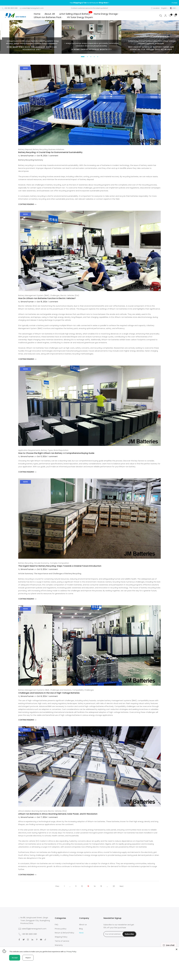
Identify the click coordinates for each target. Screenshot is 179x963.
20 (114, 886)
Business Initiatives (56, 149)
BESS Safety (68, 41)
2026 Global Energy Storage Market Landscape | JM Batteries (30, 48)
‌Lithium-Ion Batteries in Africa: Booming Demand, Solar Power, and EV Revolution (57, 813)
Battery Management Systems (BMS (33, 690)
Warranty (59, 945)
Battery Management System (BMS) (33, 295)
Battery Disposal (25, 149)
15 (101, 886)
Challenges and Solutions (60, 690)
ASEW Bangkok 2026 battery (134, 38)
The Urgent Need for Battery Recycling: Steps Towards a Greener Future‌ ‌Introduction (59, 566)
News (81, 933)
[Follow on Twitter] (24, 939)
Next (121, 886)
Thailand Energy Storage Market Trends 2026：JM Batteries (149, 48)
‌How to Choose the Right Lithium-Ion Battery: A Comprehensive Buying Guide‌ (56, 453)
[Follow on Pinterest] (37, 939)
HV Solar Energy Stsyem (80, 17)
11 (75, 886)
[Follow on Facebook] (19, 939)
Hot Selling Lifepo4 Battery (76, 13)
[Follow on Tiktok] (45, 939)
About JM (50, 13)
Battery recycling (40, 149)
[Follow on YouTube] (41, 939)
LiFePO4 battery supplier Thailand (157, 38)
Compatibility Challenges (83, 690)
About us (83, 924)
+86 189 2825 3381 (11, 8)
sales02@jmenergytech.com (33, 8)
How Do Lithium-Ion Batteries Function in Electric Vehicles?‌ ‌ (47, 298)
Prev (57, 886)
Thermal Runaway (92, 43)
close (5, 3)
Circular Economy (41, 563)
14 (95, 886)
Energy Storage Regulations (84, 41)
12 (82, 886)
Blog (81, 928)
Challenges (55, 295)
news (25, 68)
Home (37, 13)
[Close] (176, 949)
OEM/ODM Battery (32, 43)
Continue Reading (26, 204)
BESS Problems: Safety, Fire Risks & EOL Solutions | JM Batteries (90, 48)
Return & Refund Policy (64, 933)
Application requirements (29, 450)
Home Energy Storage (106, 13)
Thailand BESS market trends (144, 41)
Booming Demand (39, 811)
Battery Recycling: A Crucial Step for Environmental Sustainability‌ (50, 152)
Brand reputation (61, 450)
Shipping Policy (61, 937)
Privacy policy (60, 928)
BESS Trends (11, 41)
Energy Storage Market (24, 41)
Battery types (47, 450)
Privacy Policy (71, 951)
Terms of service (62, 941)
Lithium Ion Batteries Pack (47, 17)
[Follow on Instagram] (28, 939)
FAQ (56, 924)
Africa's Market (24, 811)
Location (156, 8)
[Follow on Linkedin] (32, 939)
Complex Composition (59, 563)
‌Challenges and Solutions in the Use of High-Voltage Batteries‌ (49, 692)
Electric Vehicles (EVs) (69, 295)
